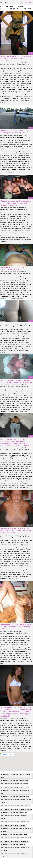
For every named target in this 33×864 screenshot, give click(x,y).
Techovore (4, 2)
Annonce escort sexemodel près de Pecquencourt (16, 838)
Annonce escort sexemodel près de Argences (14, 787)
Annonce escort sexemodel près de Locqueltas (15, 796)
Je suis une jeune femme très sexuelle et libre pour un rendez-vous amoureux (16, 58)
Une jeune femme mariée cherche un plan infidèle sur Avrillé (15, 268)
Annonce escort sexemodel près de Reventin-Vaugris (14, 817)
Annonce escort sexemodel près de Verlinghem (15, 822)
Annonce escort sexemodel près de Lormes (14, 812)
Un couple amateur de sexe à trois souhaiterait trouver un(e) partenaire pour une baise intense (15, 530)
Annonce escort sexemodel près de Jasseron (14, 784)
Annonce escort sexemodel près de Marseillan (14, 780)
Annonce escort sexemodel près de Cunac (13, 825)
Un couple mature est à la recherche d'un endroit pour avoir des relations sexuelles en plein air (15, 203)
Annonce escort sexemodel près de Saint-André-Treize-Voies (15, 849)
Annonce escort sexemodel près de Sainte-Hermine (16, 809)
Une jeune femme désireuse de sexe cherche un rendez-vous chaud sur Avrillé (15, 626)
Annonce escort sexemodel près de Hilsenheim (15, 806)
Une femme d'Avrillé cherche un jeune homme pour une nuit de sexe (16, 132)
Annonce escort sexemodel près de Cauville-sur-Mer (15, 792)
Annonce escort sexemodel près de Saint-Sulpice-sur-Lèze (16, 830)
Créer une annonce (26, 2)
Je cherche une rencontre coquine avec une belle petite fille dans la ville (16, 381)
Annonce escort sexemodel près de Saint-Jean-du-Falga (16, 776)
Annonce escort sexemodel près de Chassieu (14, 834)
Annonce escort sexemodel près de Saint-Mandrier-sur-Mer (16, 801)
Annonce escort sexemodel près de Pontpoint (14, 841)
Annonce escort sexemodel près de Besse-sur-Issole (15, 855)
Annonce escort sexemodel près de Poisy (13, 844)
